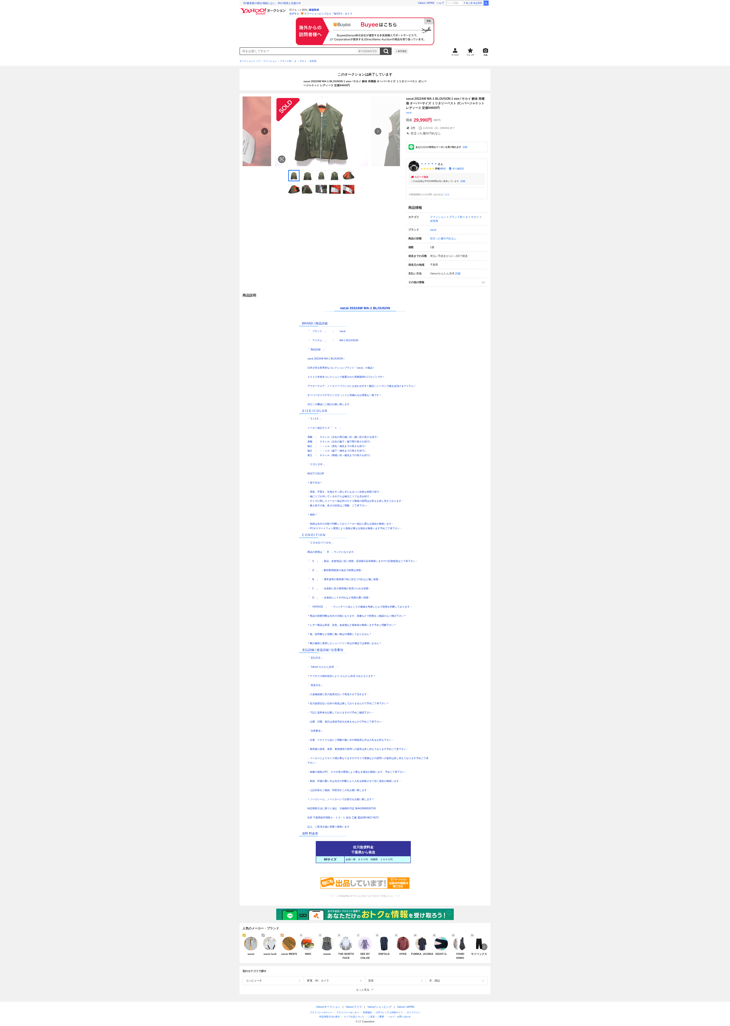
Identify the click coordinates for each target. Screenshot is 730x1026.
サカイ (303, 61)
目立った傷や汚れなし (443, 238)
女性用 (312, 61)
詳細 (465, 147)
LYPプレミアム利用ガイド (389, 1012)
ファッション (270, 61)
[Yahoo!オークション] (263, 9)
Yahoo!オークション (328, 1006)
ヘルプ (440, 3)
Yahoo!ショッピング (379, 1006)
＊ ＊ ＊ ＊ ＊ (429, 164)
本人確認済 (458, 168)
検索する (386, 51)
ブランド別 (285, 61)
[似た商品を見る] (282, 159)
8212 (443, 168)
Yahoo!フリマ (354, 1006)
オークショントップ (250, 61)
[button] (446, 282)
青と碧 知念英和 (474, 3)
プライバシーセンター (347, 1012)
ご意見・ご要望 (376, 1016)
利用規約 (367, 1012)
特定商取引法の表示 (329, 1016)
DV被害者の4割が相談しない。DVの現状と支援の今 (272, 3)
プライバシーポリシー (321, 1012)
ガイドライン (413, 1012)
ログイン (294, 13)
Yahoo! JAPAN (426, 3)
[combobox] (298, 51)
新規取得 (314, 9)
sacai (409, 112)
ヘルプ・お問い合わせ (399, 1016)
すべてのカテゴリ (368, 51)
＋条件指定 (401, 51)
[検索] (486, 3)
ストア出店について (354, 1016)
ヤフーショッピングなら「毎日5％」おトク (328, 13)
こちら (446, 194)
